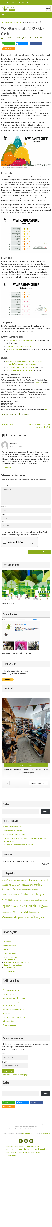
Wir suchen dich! (8, 1021)
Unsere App (7, 942)
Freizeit (4, 885)
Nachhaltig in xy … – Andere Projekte (15, 1017)
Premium (34, 900)
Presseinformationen (10, 1025)
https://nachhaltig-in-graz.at (8, 1124)
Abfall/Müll (5, 880)
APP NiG (21, 2)
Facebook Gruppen (9, 953)
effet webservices (27, 1133)
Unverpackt (6, 912)
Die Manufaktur (9, 960)
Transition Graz (9, 967)
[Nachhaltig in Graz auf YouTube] (31, 1141)
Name (3, 507)
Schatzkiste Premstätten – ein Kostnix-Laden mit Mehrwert (24, 769)
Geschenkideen (15, 885)
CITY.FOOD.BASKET (9, 971)
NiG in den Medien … (10, 1006)
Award (18, 880)
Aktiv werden (13, 880)
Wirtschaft (43, 38)
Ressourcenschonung (31, 906)
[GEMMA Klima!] (26, 600)
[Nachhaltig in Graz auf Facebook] (21, 1141)
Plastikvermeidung (28, 900)
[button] (8, 43)
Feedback (6, 1013)
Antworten (8, 467)
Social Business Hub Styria (13, 965)
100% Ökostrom (45, 1133)
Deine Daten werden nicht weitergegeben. (16, 1075)
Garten (8, 884)
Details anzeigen (38, 783)
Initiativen (8, 22)
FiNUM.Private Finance (13, 349)
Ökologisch (38, 917)
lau (5, 38)
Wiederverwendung (10, 917)
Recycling (45, 900)
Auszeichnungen (8, 994)
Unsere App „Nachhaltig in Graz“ (14, 998)
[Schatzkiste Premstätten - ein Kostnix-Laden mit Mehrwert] (26, 730)
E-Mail (3, 514)
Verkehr (16, 912)
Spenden (6, 2)
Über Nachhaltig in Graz (11, 990)
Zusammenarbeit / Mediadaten (13, 1009)
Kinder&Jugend (25, 885)
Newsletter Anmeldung (11, 1002)
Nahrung (6, 900)
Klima (39, 884)
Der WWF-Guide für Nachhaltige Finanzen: (20, 341)
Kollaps (16, 889)
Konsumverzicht (23, 890)
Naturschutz (20, 900)
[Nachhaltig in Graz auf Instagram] (26, 1141)
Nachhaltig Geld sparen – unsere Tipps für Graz (24, 1152)
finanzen (7, 414)
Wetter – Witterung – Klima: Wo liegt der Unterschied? (39, 425)
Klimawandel (7, 889)
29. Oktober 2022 (14, 38)
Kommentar (5, 486)
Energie (41, 880)
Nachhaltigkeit (35, 38)
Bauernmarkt (24, 880)
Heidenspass (8, 424)
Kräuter (29, 890)
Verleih (5, 949)
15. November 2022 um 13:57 (19, 447)
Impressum (7, 1029)
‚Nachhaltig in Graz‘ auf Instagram (16, 653)
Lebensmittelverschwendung (10, 895)
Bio (28, 880)
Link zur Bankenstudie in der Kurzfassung (20, 370)
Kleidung (34, 885)
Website (4, 522)
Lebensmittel (34, 890)
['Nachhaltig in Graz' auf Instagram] (21, 649)
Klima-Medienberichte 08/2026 (13, 827)
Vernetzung (25, 911)
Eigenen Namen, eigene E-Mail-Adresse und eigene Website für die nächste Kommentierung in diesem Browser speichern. (25, 533)
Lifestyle (23, 894)
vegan (10, 912)
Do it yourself (33, 880)
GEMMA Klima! (8, 603)
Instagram (14, 2)
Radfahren (39, 900)
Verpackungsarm (35, 912)
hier (46, 409)
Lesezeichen (24, 414)
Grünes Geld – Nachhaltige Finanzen (18, 346)
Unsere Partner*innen (10, 957)
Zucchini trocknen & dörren (12, 831)
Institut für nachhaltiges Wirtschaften (16, 962)
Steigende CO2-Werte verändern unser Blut (18, 845)
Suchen (45, 811)
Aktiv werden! (11, 1155)
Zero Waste (29, 917)
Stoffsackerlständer (9, 946)
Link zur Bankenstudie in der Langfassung (20, 367)
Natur (13, 900)
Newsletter (38, 383)
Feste (47, 880)
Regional (6, 906)
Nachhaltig (29, 895)
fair (44, 880)
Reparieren (15, 906)
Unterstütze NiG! (33, 1146)
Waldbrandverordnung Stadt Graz (15, 834)
